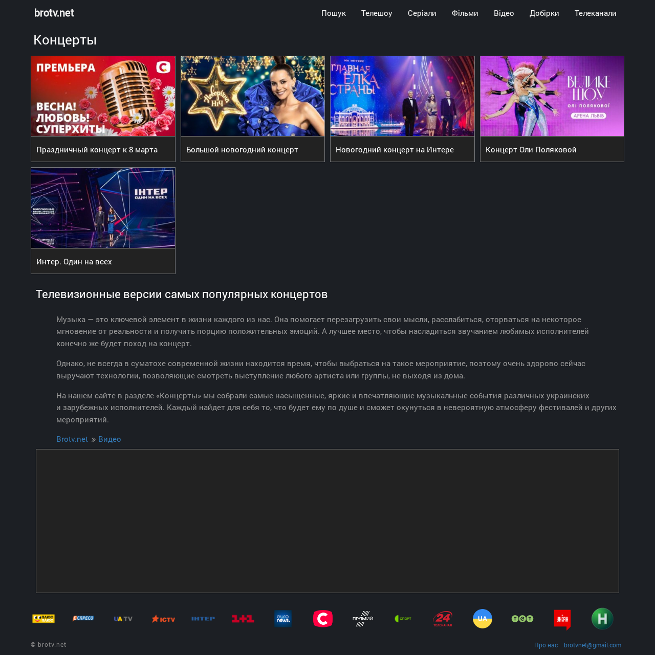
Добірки (544, 13)
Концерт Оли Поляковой (531, 149)
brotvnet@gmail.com (592, 645)
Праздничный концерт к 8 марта (97, 149)
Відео (504, 13)
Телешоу (376, 13)
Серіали (422, 13)
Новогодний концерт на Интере (395, 149)
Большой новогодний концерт (242, 149)
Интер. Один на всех (74, 261)
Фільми (465, 13)
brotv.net (54, 12)
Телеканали (596, 13)
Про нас (546, 645)
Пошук (333, 13)
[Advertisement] (327, 521)
